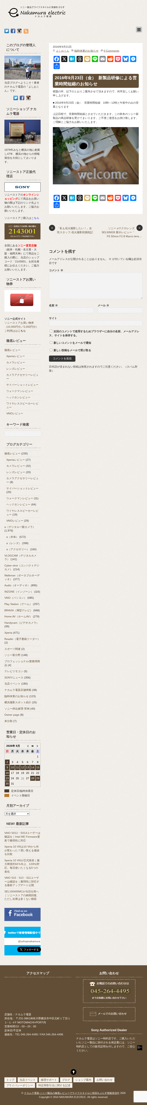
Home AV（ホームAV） (18, 616)
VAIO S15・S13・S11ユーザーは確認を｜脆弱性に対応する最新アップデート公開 (21, 881)
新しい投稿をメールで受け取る (72, 350)
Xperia (8, 632)
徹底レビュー (12, 350)
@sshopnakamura (29, 941)
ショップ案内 (83, 1079)
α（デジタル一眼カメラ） (19, 526)
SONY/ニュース (13, 677)
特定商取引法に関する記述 (54, 1085)
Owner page (11, 714)
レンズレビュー (15, 368)
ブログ (66, 1079)
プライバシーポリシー (19, 1085)
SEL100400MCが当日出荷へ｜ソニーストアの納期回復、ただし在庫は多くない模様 (21, 895)
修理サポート (49, 1079)
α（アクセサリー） (17, 549)
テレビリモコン (13, 671)
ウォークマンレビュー (19, 391)
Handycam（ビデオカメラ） (21, 622)
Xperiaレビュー (15, 356)
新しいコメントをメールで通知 (72, 342)
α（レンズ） (13, 543)
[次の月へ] (37, 745)
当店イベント (12, 683)
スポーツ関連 (12, 648)
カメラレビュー (15, 362)
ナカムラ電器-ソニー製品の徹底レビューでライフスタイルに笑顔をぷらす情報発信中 (71, 1093)
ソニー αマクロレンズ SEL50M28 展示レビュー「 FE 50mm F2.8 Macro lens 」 (122, 232)
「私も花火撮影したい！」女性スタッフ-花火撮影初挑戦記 (72, 230)
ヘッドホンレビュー (18, 397)
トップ (10, 1079)
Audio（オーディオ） (17, 585)
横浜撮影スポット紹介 (17, 702)
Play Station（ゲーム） (18, 604)
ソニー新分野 (12, 655)
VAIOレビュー (14, 413)
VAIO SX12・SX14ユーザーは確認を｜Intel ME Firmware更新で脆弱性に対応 (22, 836)
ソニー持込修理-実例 (16, 708)
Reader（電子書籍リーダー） (22, 638)
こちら (35, 217)
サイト (53, 318)
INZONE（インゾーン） (18, 591)
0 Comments (111, 50)
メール (103, 305)
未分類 (8, 721)
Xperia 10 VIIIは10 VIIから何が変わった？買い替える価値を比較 (21, 850)
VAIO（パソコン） (15, 597)
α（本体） (12, 536)
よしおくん (62, 50)
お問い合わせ (104, 1079)
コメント (56, 270)
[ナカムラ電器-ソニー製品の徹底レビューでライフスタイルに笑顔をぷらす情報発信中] (37, 18)
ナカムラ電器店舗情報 (17, 689)
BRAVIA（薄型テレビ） (18, 610)
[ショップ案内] (22, 145)
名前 (53, 305)
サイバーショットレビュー (22, 384)
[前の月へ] (27, 745)
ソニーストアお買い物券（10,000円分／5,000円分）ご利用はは (21, 326)
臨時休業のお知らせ (86, 50)
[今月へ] (32, 745)
